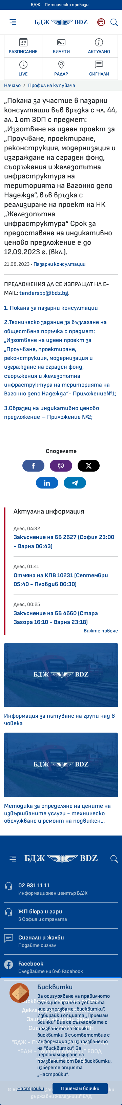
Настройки (30, 1088)
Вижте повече (101, 631)
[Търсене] (114, 22)
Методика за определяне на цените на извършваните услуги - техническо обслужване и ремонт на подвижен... (57, 813)
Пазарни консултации (59, 264)
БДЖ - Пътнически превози (59, 4)
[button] (33, 465)
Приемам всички (80, 1088)
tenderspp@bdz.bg (43, 293)
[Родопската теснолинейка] (101, 22)
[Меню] (13, 22)
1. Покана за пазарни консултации (51, 307)
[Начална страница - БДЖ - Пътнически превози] (61, 858)
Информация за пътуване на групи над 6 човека (59, 719)
